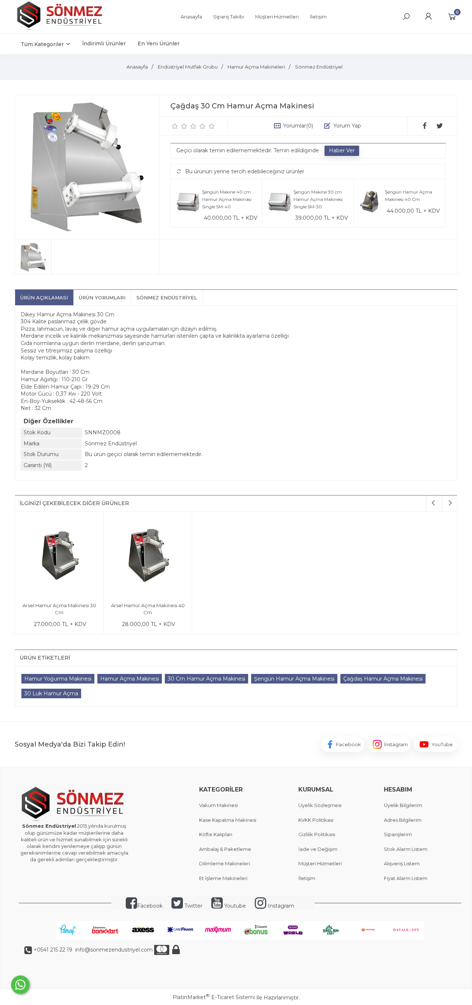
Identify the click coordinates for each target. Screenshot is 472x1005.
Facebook (150, 906)
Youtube (234, 906)
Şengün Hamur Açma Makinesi (294, 678)
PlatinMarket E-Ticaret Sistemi (214, 997)
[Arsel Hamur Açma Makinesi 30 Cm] (59, 557)
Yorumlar (298, 125)
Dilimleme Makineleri (224, 863)
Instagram (280, 906)
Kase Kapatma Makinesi (227, 820)
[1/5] (175, 126)
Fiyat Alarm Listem (405, 878)
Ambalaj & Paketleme (225, 849)
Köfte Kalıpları (215, 834)
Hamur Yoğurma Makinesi (57, 678)
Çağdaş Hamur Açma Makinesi (383, 678)
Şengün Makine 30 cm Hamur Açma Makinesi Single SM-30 (318, 199)
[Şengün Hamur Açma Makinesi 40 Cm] (371, 203)
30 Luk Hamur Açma (51, 693)
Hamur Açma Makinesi (129, 678)
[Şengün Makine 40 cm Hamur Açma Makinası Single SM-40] (188, 203)
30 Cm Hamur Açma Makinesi (206, 678)
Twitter (192, 906)
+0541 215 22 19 (53, 949)
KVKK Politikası (315, 820)
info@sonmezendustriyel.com (113, 949)
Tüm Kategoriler (42, 44)
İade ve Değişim (317, 849)
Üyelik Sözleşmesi (319, 805)
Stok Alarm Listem (405, 849)
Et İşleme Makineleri (223, 878)
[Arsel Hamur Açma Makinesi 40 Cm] (147, 557)
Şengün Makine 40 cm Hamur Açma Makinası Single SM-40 (226, 199)
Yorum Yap (347, 125)
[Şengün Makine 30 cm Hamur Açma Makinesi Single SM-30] (280, 203)
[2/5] (179, 126)
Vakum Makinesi (218, 805)
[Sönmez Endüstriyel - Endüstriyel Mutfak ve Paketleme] (61, 29)
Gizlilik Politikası (316, 834)
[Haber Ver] (341, 151)
